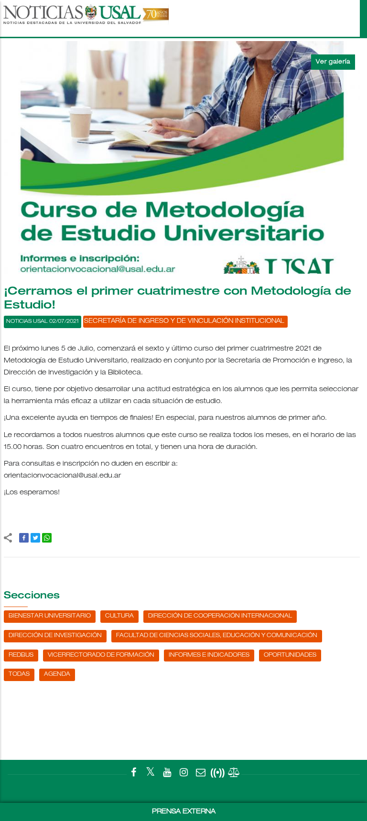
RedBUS (21, 655)
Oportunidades (290, 655)
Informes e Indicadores (209, 655)
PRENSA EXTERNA (184, 812)
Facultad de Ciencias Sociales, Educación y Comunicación (216, 636)
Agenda (57, 674)
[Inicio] (85, 18)
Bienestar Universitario (50, 616)
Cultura (119, 616)
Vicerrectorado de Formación (101, 655)
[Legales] (234, 774)
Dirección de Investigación (55, 636)
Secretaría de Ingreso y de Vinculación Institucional (184, 322)
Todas (19, 674)
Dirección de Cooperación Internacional (220, 616)
